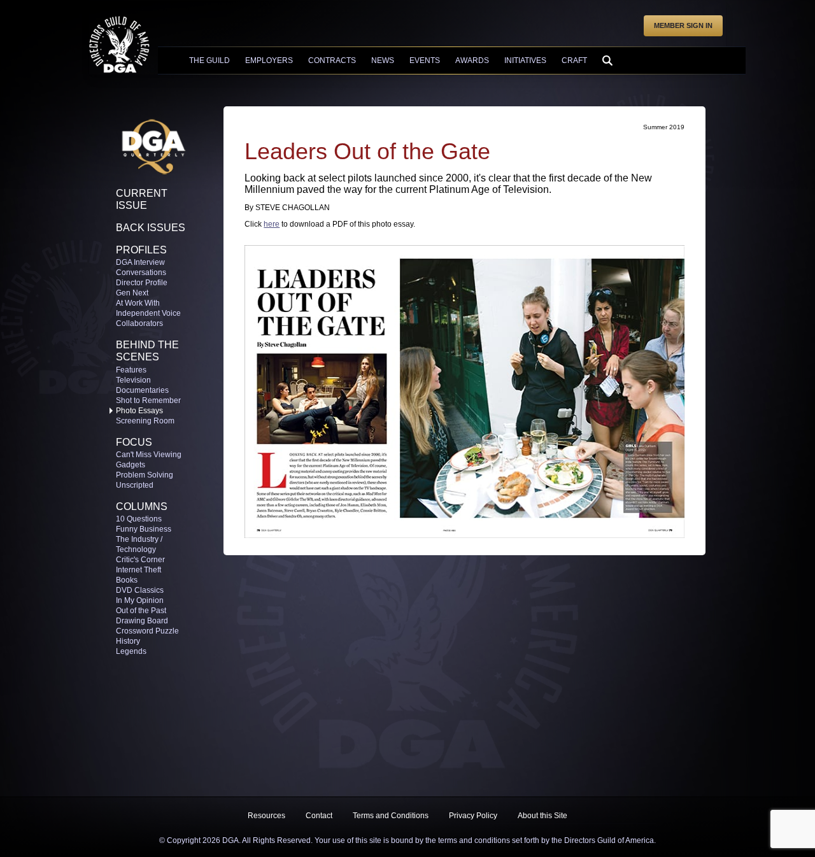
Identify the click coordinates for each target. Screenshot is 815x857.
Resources (266, 815)
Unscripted (134, 485)
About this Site (542, 815)
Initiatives (525, 60)
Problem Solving (144, 475)
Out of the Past (141, 610)
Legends (131, 651)
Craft (574, 60)
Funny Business (143, 529)
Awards (472, 60)
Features (131, 369)
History (128, 641)
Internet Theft (138, 569)
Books (127, 580)
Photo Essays (139, 410)
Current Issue (141, 199)
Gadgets (130, 464)
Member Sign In (683, 25)
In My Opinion (140, 600)
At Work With (138, 303)
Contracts (332, 60)
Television (133, 380)
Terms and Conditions (391, 815)
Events (424, 60)
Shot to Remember (148, 400)
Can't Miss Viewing (148, 454)
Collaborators (139, 323)
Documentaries (142, 390)
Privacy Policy (473, 815)
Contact (319, 815)
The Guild (209, 60)
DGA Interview (140, 262)
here (272, 224)
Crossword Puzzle (147, 631)
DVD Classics (140, 590)
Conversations (141, 272)
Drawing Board (142, 620)
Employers (269, 60)
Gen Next (132, 292)
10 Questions (139, 518)
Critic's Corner (140, 559)
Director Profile (141, 282)
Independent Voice (148, 313)
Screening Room (145, 420)
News (382, 60)
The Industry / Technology (139, 544)
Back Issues (150, 227)
